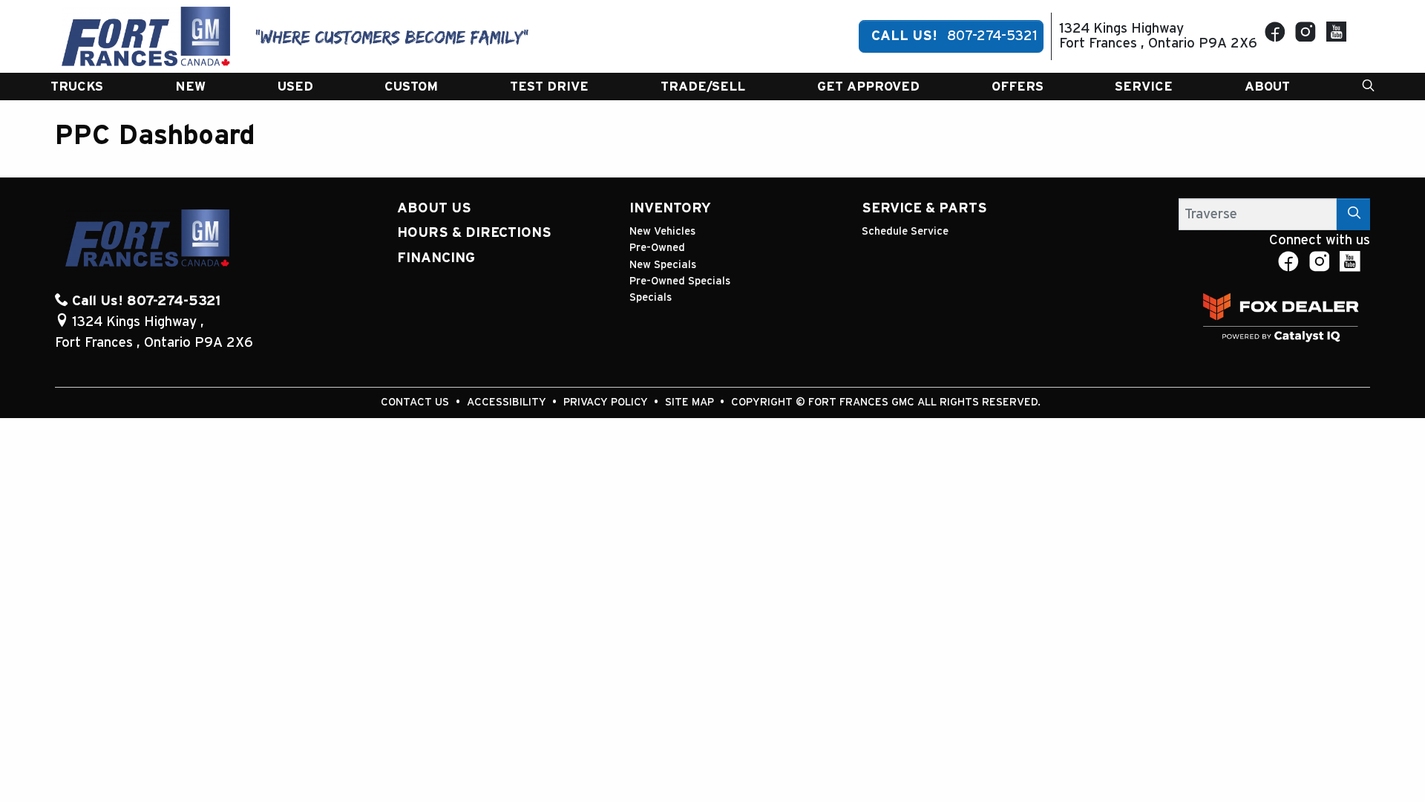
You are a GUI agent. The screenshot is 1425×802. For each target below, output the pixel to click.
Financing (436, 258)
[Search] (1354, 214)
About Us (434, 208)
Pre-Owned (657, 247)
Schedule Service (905, 231)
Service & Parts (924, 208)
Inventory (670, 208)
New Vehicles (662, 231)
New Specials (662, 264)
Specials (650, 297)
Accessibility (508, 402)
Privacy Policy (607, 402)
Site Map (691, 402)
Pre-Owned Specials (679, 281)
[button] (77, 86)
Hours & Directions (474, 233)
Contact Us (416, 402)
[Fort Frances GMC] (146, 36)
